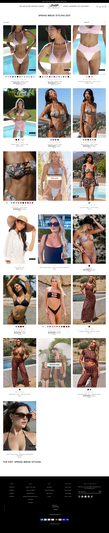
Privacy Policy (68, 487)
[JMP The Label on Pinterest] (89, 497)
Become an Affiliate (30, 490)
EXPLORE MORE (54, 365)
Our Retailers (30, 499)
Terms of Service (68, 490)
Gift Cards (11, 496)
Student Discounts (30, 493)
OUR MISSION (85, 6)
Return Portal (49, 493)
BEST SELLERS (27, 6)
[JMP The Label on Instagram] (79, 497)
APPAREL (65, 6)
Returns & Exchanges (49, 490)
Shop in (54, 505)
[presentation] (35, 77)
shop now (54, 178)
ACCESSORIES (73, 6)
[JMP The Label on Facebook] (82, 497)
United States (56, 507)
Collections (11, 490)
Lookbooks (11, 493)
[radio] (6, 77)
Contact (49, 496)
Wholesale (30, 502)
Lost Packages (68, 493)
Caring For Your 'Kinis (30, 487)
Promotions (11, 487)
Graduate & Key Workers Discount (30, 496)
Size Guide (49, 487)
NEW (20, 6)
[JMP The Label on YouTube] (85, 497)
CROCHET (41, 6)
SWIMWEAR (34, 6)
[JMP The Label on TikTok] (92, 497)
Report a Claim (68, 496)
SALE (78, 6)
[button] (17, 83)
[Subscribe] (100, 492)
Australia (56, 509)
